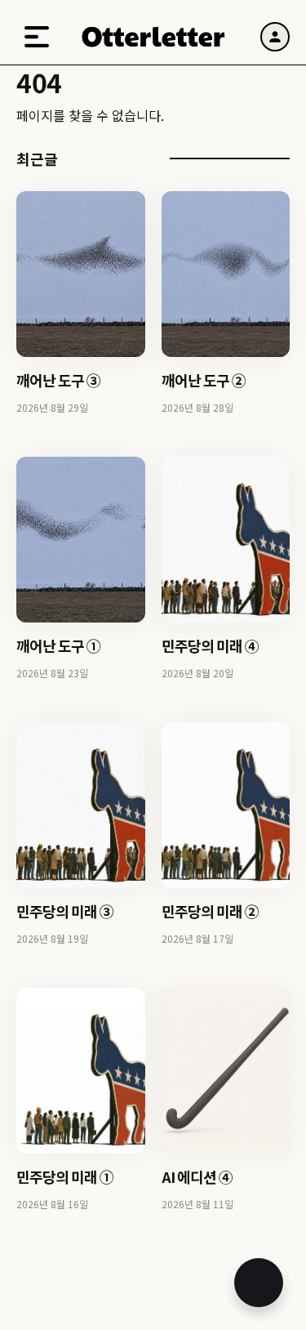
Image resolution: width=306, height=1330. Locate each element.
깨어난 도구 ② (204, 380)
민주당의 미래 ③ (64, 911)
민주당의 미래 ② (210, 911)
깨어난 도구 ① (58, 645)
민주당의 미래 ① (64, 1176)
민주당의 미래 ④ (210, 645)
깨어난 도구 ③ (58, 380)
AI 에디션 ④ (197, 1176)
